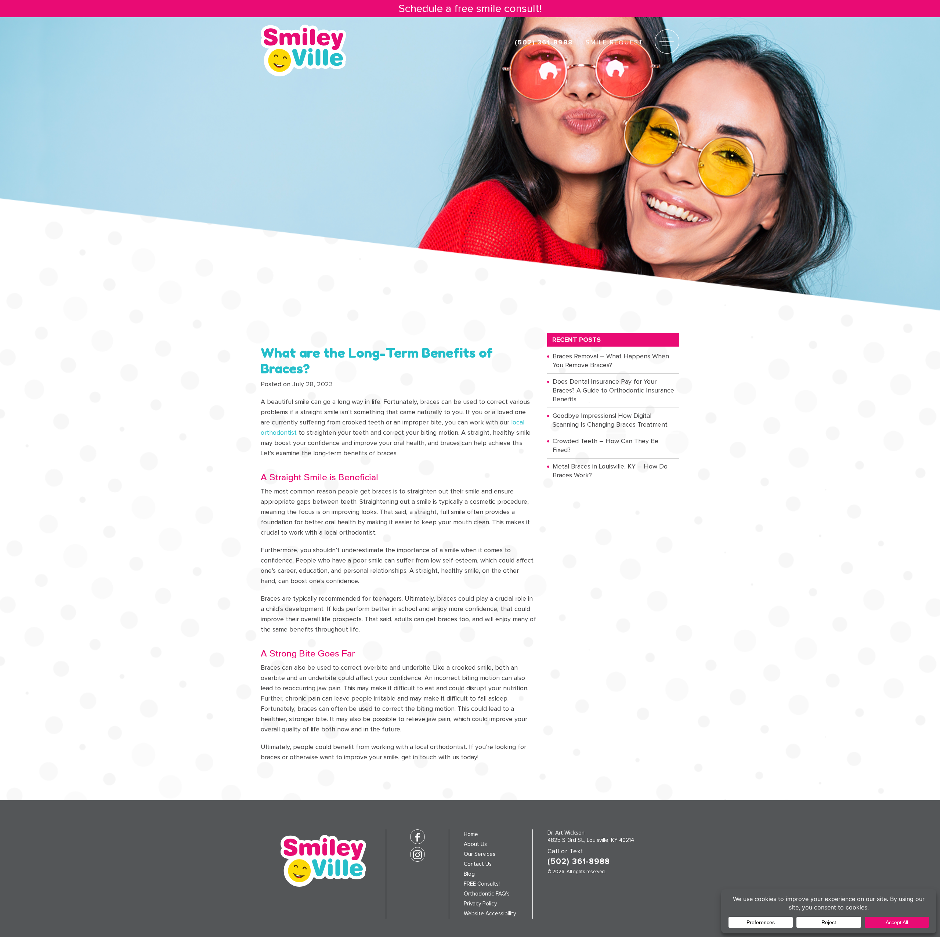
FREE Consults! (482, 884)
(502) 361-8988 (544, 42)
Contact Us (478, 864)
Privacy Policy (480, 904)
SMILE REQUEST (614, 42)
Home (471, 834)
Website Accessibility (490, 914)
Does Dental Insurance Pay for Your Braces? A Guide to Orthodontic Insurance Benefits (613, 390)
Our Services (479, 854)
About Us (475, 844)
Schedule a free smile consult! (470, 8)
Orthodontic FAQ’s (487, 894)
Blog (469, 874)
